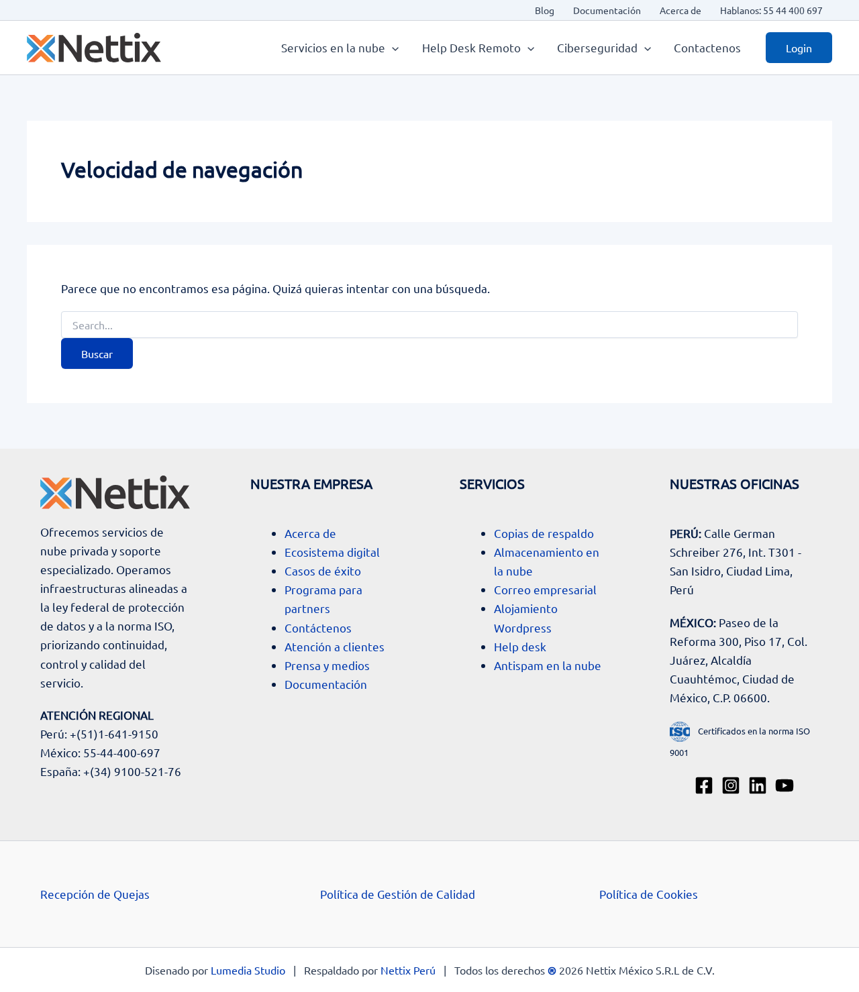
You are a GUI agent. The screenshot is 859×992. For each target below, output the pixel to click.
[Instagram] (730, 785)
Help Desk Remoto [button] (471, 47)
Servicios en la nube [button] (333, 47)
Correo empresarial (545, 589)
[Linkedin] (757, 785)
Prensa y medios (327, 665)
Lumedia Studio (248, 970)
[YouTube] (784, 785)
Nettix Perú (408, 970)
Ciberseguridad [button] (597, 47)
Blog (544, 10)
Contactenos (707, 47)
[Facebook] (704, 785)
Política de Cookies (648, 894)
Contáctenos (318, 627)
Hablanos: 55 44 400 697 (771, 10)
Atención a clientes (335, 646)
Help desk (520, 646)
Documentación (607, 10)
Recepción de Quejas (95, 894)
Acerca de (680, 10)
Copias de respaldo (544, 533)
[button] (392, 47)
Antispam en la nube (547, 665)
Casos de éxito (323, 570)
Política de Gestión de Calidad (397, 894)
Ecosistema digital (332, 552)
